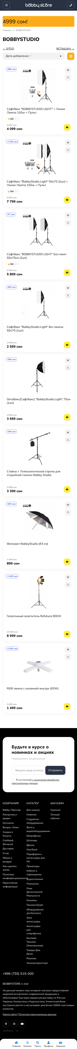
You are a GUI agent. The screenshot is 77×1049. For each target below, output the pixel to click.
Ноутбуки (32, 849)
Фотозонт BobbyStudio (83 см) (27, 543)
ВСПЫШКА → (65, 48)
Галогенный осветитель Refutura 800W (34, 616)
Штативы (32, 840)
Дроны (30, 845)
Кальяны (32, 900)
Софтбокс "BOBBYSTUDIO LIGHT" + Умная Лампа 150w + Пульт (36, 110)
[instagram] (14, 1024)
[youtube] (22, 1024)
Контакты (8, 822)
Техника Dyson (35, 904)
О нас (6, 853)
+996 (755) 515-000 (18, 973)
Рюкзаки (31, 958)
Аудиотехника (35, 879)
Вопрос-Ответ (11, 827)
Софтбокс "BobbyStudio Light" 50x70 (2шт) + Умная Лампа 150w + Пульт (37, 183)
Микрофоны (34, 835)
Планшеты (33, 883)
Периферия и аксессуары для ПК (36, 858)
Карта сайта (10, 1014)
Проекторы (33, 866)
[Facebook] (6, 1024)
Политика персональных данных (37, 1014)
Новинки (32, 814)
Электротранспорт (37, 963)
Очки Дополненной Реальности (34, 892)
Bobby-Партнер (12, 809)
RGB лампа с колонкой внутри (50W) (33, 688)
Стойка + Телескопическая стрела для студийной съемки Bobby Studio (33, 473)
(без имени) (33, 809)
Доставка (8, 848)
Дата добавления (17, 56)
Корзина (55, 809)
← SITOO (8, 48)
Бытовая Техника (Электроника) (35, 942)
